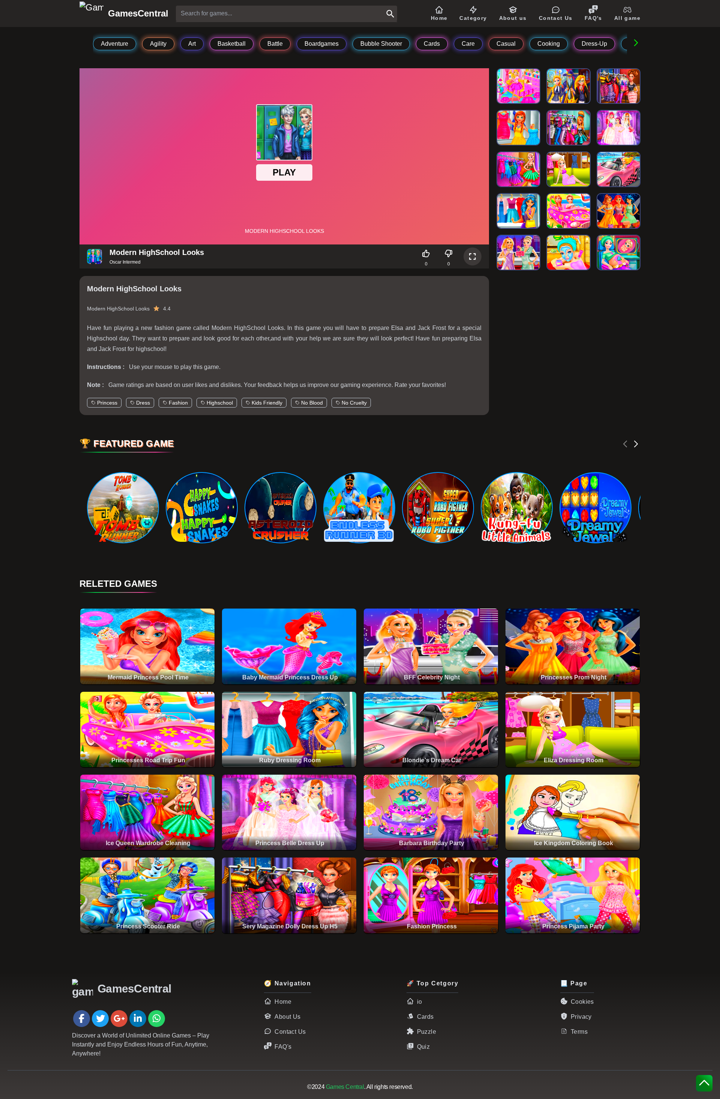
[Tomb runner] (122, 507)
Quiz (423, 1047)
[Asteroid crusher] (280, 507)
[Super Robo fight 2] (437, 507)
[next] (636, 443)
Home (282, 1002)
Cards (425, 1017)
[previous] (625, 443)
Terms (579, 1032)
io (419, 1002)
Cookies (582, 1002)
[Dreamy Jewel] (595, 507)
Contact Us (290, 1032)
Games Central (345, 1087)
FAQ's (282, 1047)
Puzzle (426, 1032)
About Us (287, 1017)
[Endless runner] (358, 507)
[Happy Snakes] (201, 507)
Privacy (581, 1017)
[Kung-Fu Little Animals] (516, 507)
